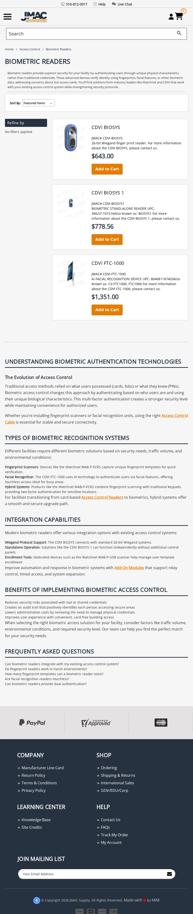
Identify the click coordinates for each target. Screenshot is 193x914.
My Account (111, 842)
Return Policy (33, 775)
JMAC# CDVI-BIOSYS (107, 138)
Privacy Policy (33, 790)
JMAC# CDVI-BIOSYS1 (108, 203)
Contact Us (110, 819)
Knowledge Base (36, 819)
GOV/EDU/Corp (114, 790)
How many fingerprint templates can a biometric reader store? (54, 674)
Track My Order (114, 834)
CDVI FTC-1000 (108, 263)
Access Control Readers (102, 497)
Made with (133, 900)
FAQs (105, 827)
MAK (156, 900)
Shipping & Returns (117, 775)
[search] (177, 34)
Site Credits (31, 827)
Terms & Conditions (39, 782)
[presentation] (0, 741)
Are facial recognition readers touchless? (37, 679)
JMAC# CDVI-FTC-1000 (109, 274)
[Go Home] (34, 16)
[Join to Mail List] (169, 873)
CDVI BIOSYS (106, 127)
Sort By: (15, 103)
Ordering (108, 767)
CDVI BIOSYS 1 (108, 192)
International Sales (117, 782)
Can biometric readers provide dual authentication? (46, 684)
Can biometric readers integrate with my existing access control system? (62, 664)
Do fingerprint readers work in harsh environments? (46, 669)
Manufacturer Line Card (42, 767)
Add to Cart (107, 169)
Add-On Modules (129, 567)
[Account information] (171, 16)
